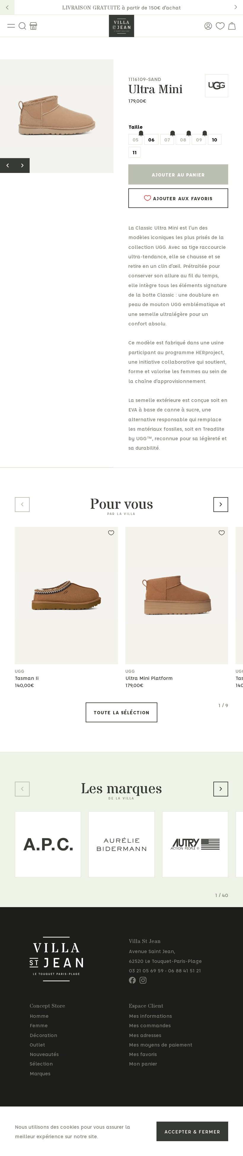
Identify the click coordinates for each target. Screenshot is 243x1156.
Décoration (43, 1035)
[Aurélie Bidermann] (121, 844)
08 (183, 139)
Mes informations (150, 1015)
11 (134, 152)
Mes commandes (150, 1025)
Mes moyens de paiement (160, 1044)
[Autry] (195, 844)
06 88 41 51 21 (184, 970)
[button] (7, 7)
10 (214, 139)
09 (199, 139)
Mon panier (143, 1063)
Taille (136, 126)
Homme (39, 1015)
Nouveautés (44, 1054)
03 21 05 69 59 (146, 970)
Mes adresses (145, 1035)
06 (151, 139)
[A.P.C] (48, 844)
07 (167, 139)
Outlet (37, 1044)
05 (135, 139)
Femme (39, 1025)
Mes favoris (143, 1054)
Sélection (41, 1063)
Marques (40, 1073)
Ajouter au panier (178, 174)
